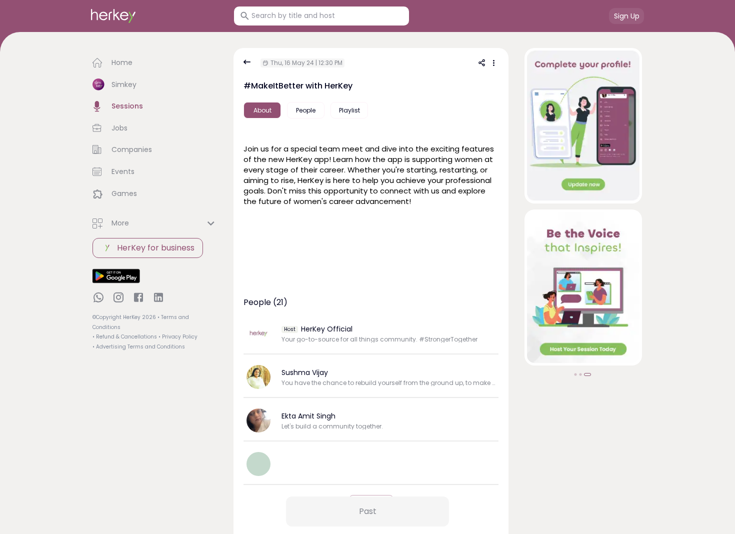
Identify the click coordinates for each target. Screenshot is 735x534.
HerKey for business (155, 248)
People (306, 110)
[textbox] (371, 179)
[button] (155, 63)
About (263, 110)
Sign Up (627, 16)
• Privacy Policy (178, 336)
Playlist (349, 110)
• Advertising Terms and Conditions (138, 346)
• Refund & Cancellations (124, 336)
